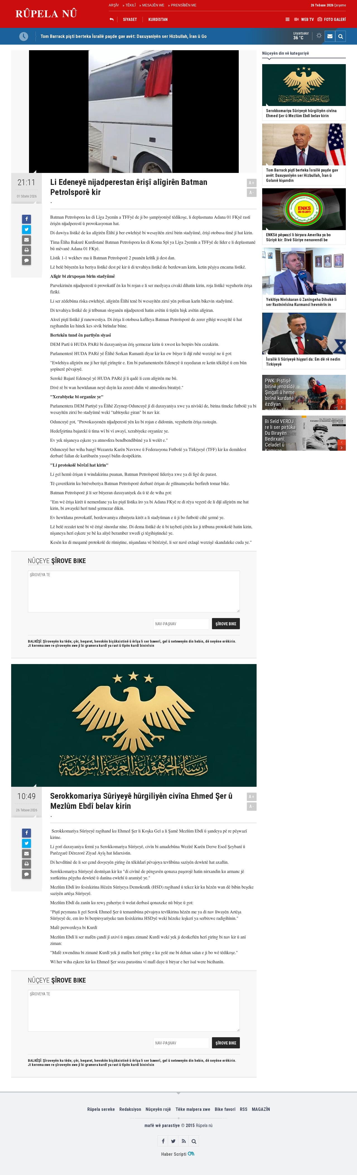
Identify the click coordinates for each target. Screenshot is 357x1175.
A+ (252, 182)
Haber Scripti (173, 1154)
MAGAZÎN (261, 1109)
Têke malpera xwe (192, 1109)
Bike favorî (225, 1109)
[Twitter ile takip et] (173, 1141)
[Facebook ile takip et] (163, 1141)
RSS (243, 1109)
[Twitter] (26, 229)
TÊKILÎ (131, 5)
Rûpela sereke (101, 1109)
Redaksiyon (130, 1109)
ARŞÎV (114, 5)
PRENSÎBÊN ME (183, 5)
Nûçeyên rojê (158, 1109)
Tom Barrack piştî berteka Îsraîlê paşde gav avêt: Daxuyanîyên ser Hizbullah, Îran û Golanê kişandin (136, 36)
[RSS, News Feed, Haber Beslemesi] (183, 1141)
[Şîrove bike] (26, 260)
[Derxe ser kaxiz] (26, 250)
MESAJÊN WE (153, 5)
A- (251, 192)
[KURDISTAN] (113, 19)
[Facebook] (26, 219)
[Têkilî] (330, 36)
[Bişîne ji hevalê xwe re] (26, 239)
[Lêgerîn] (340, 36)
